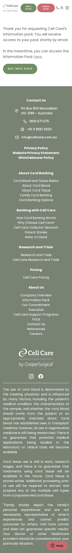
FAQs (36, 319)
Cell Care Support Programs (36, 314)
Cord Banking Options (36, 200)
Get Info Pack (20, 68)
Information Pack (36, 300)
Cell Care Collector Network (36, 227)
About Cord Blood (36, 185)
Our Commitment (36, 305)
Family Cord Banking (36, 195)
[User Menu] (62, 8)
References (36, 329)
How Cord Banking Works (36, 218)
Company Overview (36, 295)
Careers (36, 333)
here (38, 56)
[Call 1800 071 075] (57, 8)
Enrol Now (46, 7)
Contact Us (36, 100)
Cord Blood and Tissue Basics (36, 180)
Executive (36, 309)
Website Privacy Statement (36, 153)
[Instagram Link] (31, 376)
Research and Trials (36, 255)
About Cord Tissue (36, 190)
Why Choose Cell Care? (36, 222)
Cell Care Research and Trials (36, 259)
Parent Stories (36, 232)
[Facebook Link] (40, 376)
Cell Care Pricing (36, 277)
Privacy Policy (36, 148)
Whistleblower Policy (36, 157)
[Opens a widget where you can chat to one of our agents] (57, 546)
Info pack (28, 7)
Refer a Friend (36, 237)
